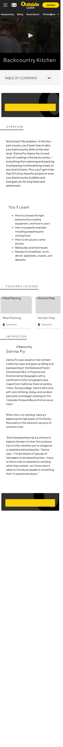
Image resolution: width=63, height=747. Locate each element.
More (49, 14)
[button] (30, 35)
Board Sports (36, 14)
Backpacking (11, 14)
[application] (30, 36)
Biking (24, 14)
